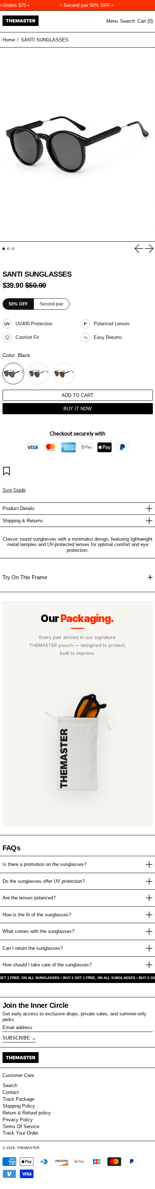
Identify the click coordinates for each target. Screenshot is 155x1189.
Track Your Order (20, 1133)
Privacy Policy (18, 1119)
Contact (11, 1092)
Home (9, 40)
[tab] (4, 248)
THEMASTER (28, 1148)
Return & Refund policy (27, 1113)
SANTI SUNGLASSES (44, 40)
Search (10, 1085)
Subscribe (16, 1038)
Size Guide (14, 490)
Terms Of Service (21, 1126)
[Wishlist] (8, 472)
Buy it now (77, 408)
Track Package (18, 1099)
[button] (127, 21)
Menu (112, 21)
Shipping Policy (19, 1106)
